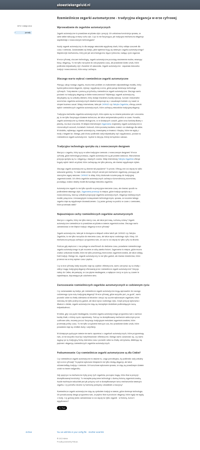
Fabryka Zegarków (120, 104)
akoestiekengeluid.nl (73, 5)
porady (27, 33)
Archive (29, 432)
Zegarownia (106, 124)
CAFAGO (105, 104)
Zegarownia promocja (90, 192)
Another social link (96, 432)
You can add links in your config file (71, 432)
